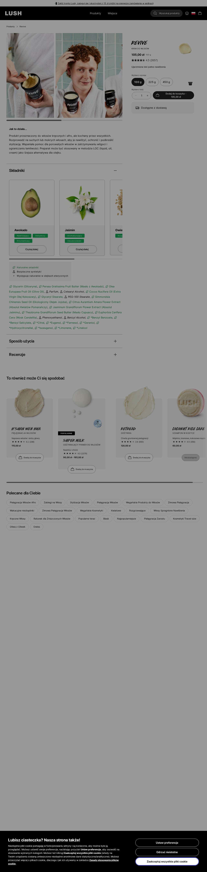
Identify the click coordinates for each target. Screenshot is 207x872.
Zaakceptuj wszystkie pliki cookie (167, 861)
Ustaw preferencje (167, 842)
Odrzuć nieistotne (167, 852)
